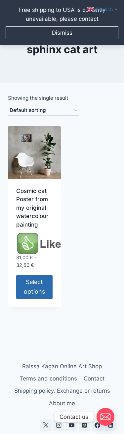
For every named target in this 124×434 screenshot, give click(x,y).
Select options (34, 286)
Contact (94, 378)
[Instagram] (58, 425)
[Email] (105, 417)
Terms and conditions (48, 378)
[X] (46, 425)
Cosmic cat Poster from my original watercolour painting (32, 208)
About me (62, 403)
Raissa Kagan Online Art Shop (62, 366)
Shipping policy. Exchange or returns (62, 390)
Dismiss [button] (62, 32)
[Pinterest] (84, 425)
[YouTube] (71, 425)
